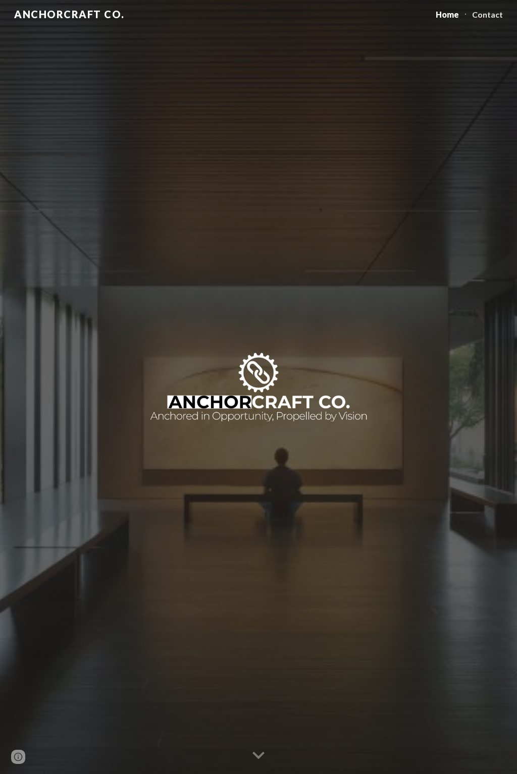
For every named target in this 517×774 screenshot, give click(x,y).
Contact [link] (487, 14)
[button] (258, 756)
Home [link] (447, 14)
